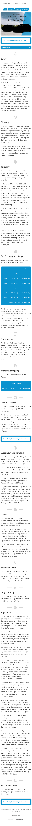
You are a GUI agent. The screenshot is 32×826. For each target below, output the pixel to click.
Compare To (17, 9)
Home (5, 9)
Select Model (10, 9)
